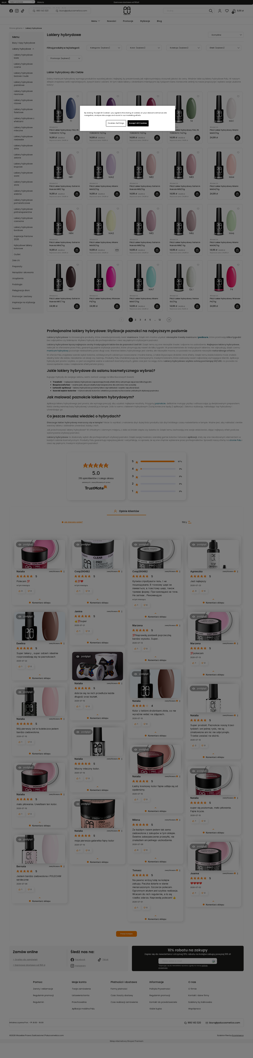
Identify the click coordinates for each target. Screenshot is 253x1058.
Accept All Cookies (138, 123)
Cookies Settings (116, 123)
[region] (127, 118)
